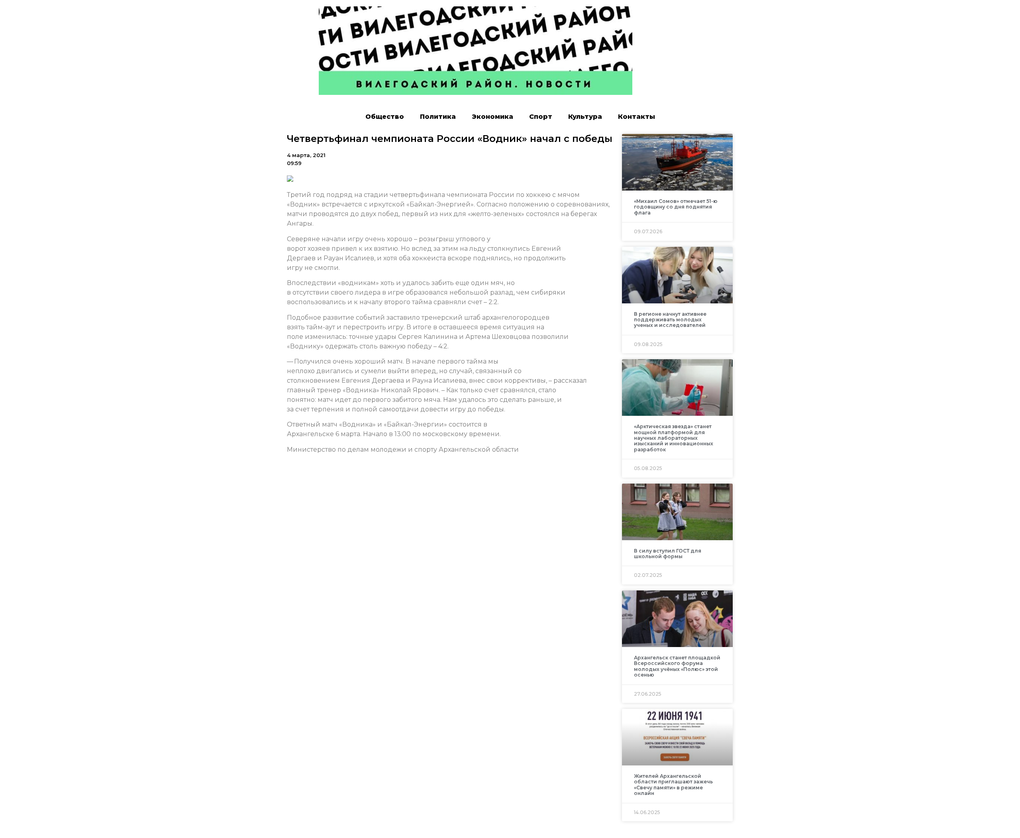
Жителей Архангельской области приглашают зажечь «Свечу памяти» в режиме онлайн (673, 784)
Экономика (492, 116)
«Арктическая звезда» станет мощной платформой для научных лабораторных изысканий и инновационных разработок (673, 437)
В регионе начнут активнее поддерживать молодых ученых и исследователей (670, 320)
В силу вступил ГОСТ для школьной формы (667, 553)
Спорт (540, 116)
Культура (585, 116)
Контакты (636, 116)
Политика (438, 116)
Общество (384, 116)
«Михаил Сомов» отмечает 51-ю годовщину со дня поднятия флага (676, 207)
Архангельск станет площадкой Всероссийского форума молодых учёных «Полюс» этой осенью (677, 666)
